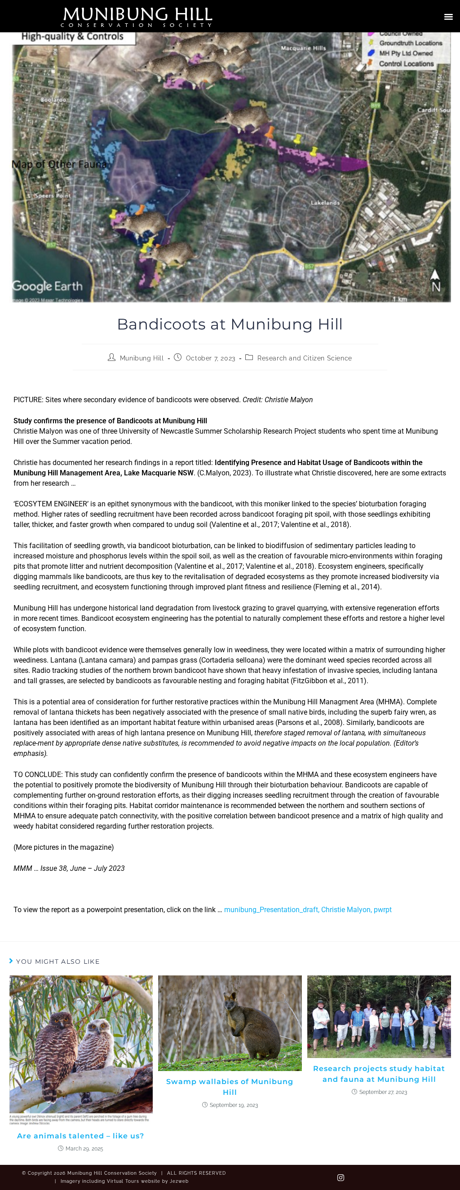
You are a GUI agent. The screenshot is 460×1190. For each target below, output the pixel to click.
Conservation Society (138, 25)
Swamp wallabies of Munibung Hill (229, 1087)
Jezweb (179, 1181)
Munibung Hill (138, 13)
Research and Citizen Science (304, 358)
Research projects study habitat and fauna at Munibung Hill (379, 1074)
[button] (448, 16)
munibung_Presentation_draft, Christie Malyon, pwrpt (308, 909)
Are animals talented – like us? (80, 1136)
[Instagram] (340, 1177)
